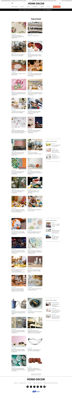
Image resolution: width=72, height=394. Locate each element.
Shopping (42, 6)
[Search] (59, 3)
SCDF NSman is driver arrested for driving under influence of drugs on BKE (21, 0)
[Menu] (12, 3)
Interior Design (15, 6)
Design (29, 53)
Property (22, 6)
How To (48, 6)
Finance (28, 6)
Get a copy (57, 6)
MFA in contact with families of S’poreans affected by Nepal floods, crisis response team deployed (54, 0)
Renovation (35, 6)
